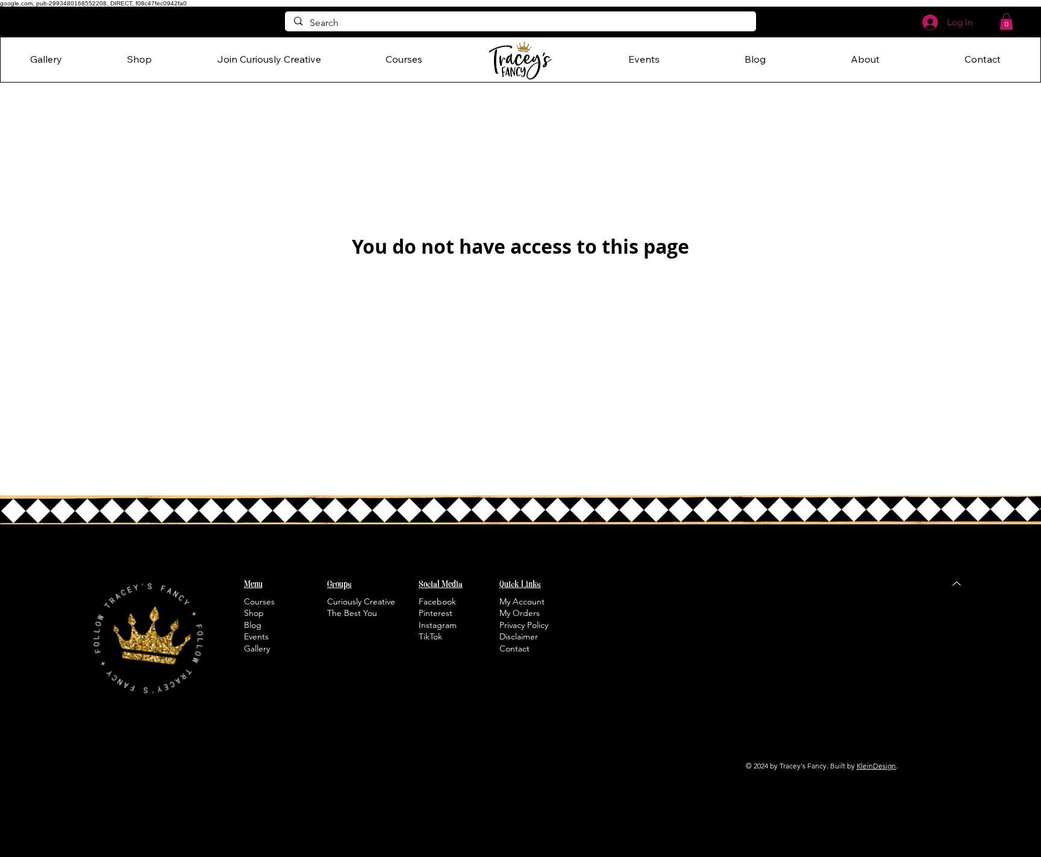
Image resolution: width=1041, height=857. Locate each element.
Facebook (437, 601)
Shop (254, 612)
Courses (259, 601)
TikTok (430, 636)
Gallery (257, 648)
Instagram (438, 625)
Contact (514, 648)
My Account (522, 601)
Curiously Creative (361, 601)
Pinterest (435, 612)
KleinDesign (876, 765)
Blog (252, 625)
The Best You (352, 612)
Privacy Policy (523, 625)
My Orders (519, 612)
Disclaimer (518, 636)
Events (256, 636)
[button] (1006, 21)
